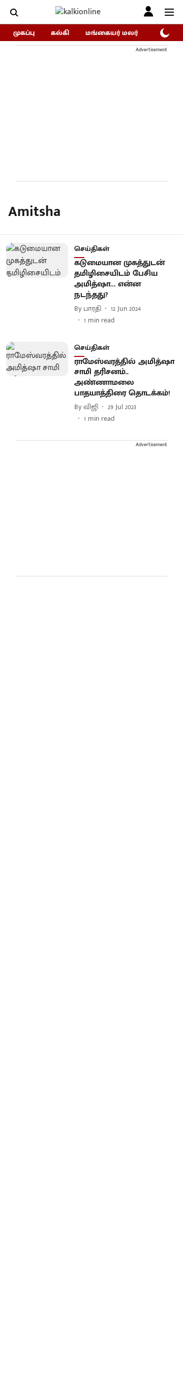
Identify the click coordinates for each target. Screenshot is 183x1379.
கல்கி (60, 32)
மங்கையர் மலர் (111, 32)
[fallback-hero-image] (40, 284)
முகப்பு (24, 32)
